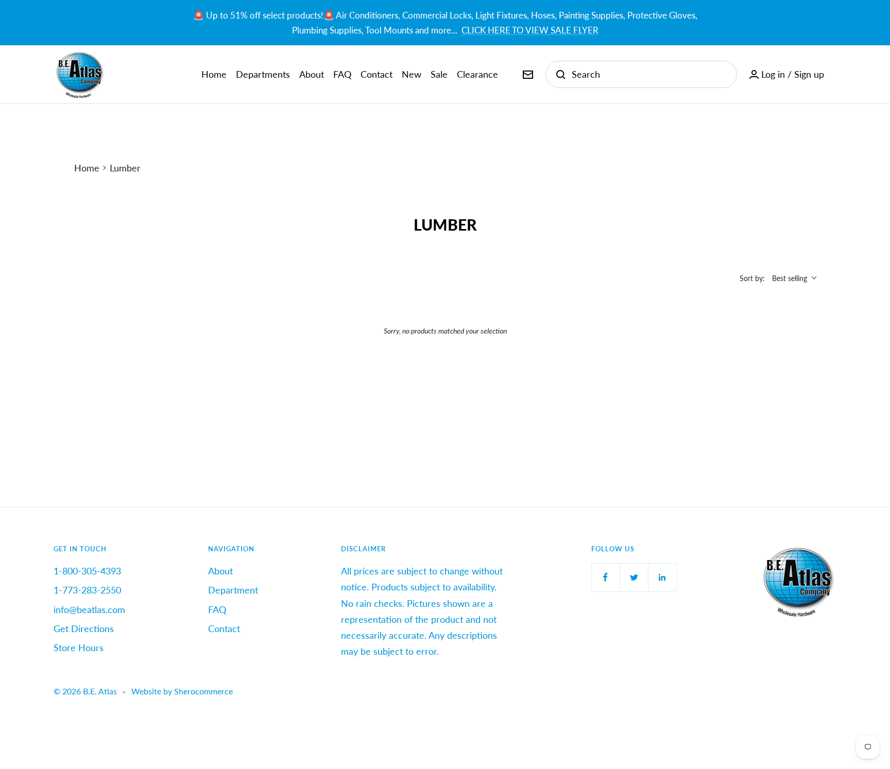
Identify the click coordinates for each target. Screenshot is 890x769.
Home (214, 74)
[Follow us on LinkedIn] (662, 577)
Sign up (809, 74)
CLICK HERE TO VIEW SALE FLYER (529, 30)
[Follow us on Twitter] (634, 577)
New (411, 74)
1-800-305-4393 (87, 570)
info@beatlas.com (89, 609)
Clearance (477, 74)
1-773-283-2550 (87, 590)
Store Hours (79, 647)
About (311, 74)
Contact (376, 74)
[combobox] (649, 74)
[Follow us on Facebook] (605, 577)
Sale (439, 74)
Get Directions (84, 628)
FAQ (342, 74)
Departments (263, 74)
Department (233, 590)
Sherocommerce (203, 691)
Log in (773, 74)
